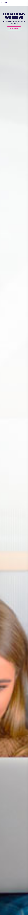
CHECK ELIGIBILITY (14, 28)
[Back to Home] (5, 3)
